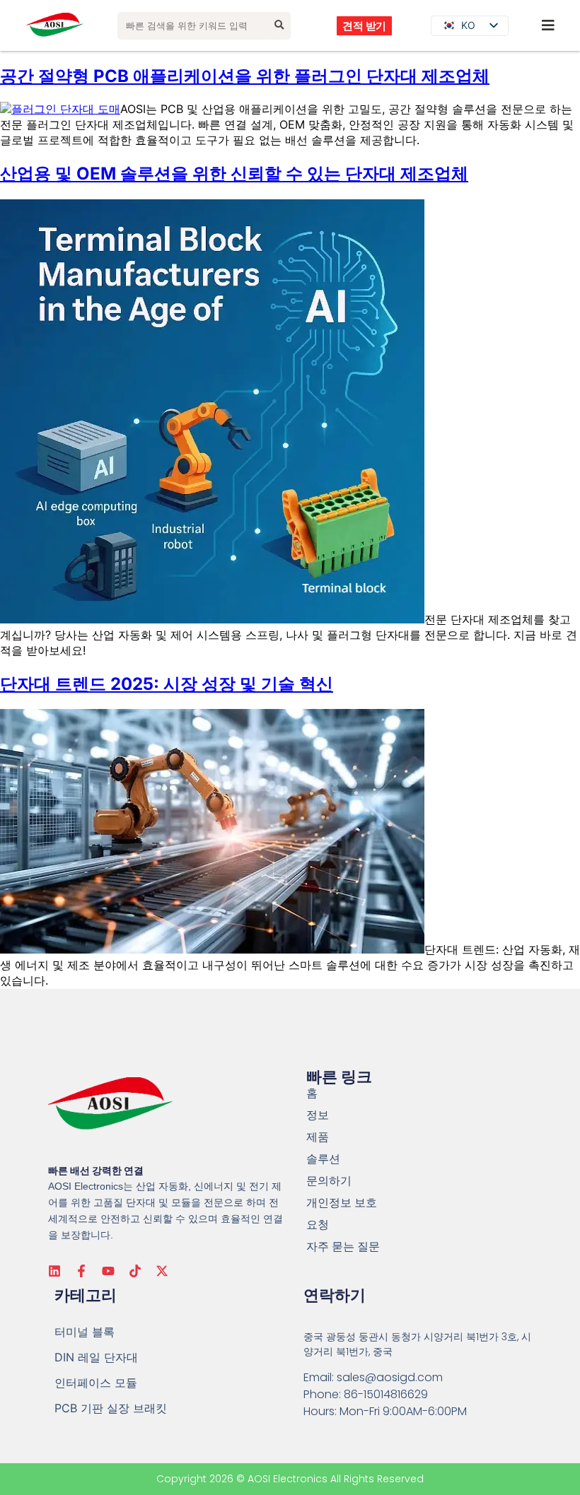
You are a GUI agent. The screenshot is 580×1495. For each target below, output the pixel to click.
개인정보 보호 (341, 1203)
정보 (317, 1115)
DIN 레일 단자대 (96, 1357)
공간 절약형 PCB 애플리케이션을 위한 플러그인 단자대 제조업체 (244, 76)
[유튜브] (108, 1271)
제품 (317, 1137)
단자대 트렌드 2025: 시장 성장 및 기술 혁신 (166, 684)
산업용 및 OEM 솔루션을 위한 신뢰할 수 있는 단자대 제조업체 (234, 173)
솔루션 (323, 1159)
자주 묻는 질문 (343, 1247)
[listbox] (470, 26)
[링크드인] (54, 1271)
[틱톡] (135, 1271)
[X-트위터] (162, 1271)
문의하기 (329, 1181)
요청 (317, 1225)
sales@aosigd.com (390, 1377)
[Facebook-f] (81, 1271)
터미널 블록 (84, 1332)
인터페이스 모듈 (95, 1383)
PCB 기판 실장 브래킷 (110, 1408)
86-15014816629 (386, 1394)
